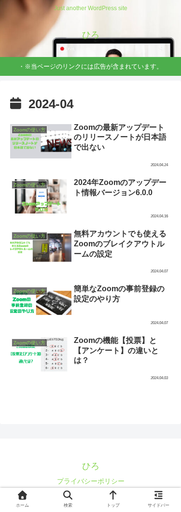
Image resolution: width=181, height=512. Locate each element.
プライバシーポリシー (91, 481)
